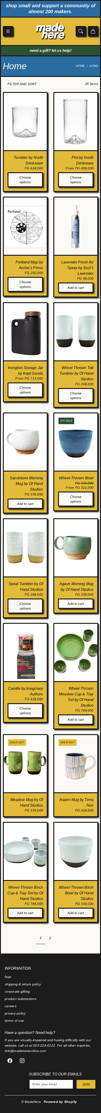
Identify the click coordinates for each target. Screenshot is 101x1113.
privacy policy (15, 1013)
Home (80, 66)
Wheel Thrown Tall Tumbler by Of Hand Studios (76, 373)
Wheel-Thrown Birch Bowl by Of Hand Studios (76, 893)
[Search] (81, 31)
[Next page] (60, 938)
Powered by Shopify (60, 1102)
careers (10, 1006)
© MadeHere (31, 1102)
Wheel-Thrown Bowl (76, 478)
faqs (8, 977)
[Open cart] (93, 31)
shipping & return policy (23, 984)
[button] (8, 31)
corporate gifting (17, 991)
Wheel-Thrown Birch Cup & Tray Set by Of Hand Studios (25, 893)
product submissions (20, 999)
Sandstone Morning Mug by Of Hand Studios (26, 483)
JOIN (86, 1084)
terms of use (14, 1020)
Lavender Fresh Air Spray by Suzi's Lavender (77, 267)
